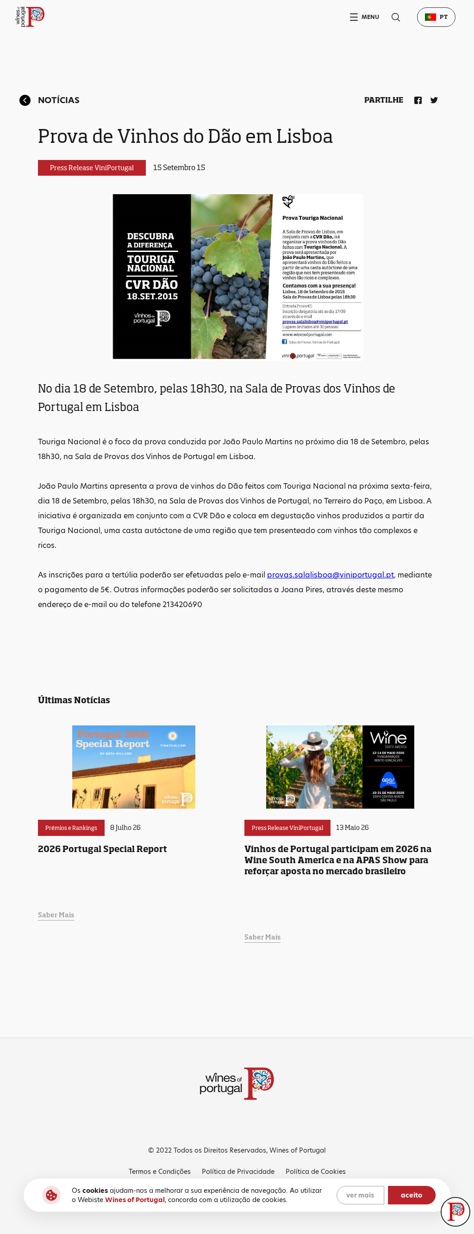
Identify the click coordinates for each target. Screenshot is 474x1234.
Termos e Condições (160, 1171)
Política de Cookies (316, 1171)
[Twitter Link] (432, 98)
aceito (411, 1195)
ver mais (360, 1195)
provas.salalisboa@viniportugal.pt (330, 575)
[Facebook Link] (416, 98)
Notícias (59, 100)
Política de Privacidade (238, 1171)
